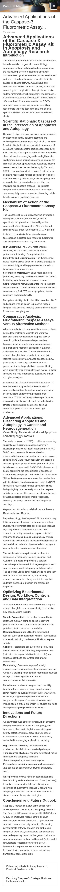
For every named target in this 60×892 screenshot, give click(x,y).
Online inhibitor (12, 6)
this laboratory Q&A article (42, 692)
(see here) (51, 780)
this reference (42, 329)
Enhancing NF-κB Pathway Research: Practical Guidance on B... (27, 868)
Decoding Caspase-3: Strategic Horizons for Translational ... (28, 879)
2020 (29, 441)
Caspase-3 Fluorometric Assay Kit (36, 382)
